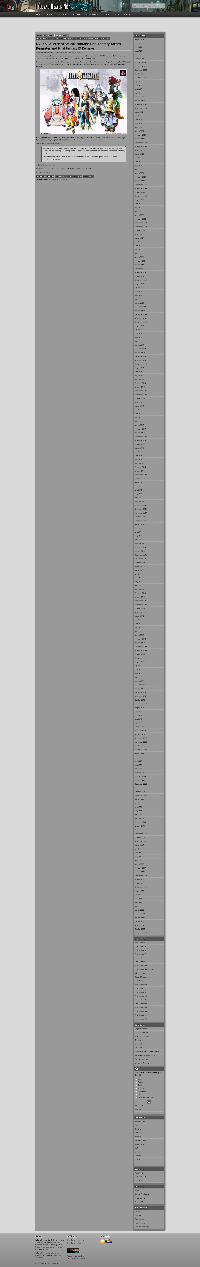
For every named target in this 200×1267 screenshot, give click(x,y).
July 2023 (138, 158)
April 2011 (138, 677)
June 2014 (138, 532)
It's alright (141, 1088)
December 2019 (141, 314)
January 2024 (140, 139)
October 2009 (140, 746)
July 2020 (138, 287)
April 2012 (138, 631)
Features (63, 14)
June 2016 (138, 455)
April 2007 (138, 860)
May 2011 (138, 673)
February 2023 (140, 177)
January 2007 (140, 872)
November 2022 (141, 188)
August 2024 (139, 112)
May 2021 (138, 249)
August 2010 (139, 707)
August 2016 (139, 448)
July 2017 (138, 410)
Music (137, 1190)
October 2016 (140, 444)
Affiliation (138, 1133)
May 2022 (138, 207)
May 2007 (138, 856)
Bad (139, 1094)
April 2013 (138, 585)
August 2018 (139, 368)
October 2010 (140, 700)
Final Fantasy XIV (141, 1015)
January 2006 (140, 917)
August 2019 (139, 326)
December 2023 (141, 142)
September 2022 (141, 196)
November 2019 (141, 318)
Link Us (137, 1159)
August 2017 (139, 406)
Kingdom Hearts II (141, 1032)
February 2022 (140, 219)
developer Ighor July (43, 58)
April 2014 (138, 539)
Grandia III (138, 1048)
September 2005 (141, 933)
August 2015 (139, 482)
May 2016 (138, 459)
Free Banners (140, 1223)
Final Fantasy (139, 942)
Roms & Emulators (142, 1194)
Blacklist (138, 1136)
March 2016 (139, 463)
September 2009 (141, 749)
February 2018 (140, 383)
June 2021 (138, 245)
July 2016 (138, 452)
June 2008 (138, 807)
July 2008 (138, 803)
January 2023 (140, 181)
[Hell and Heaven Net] (52, 6)
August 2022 (139, 200)
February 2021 (140, 261)
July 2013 (138, 574)
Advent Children (141, 973)
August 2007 (139, 845)
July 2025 (138, 81)
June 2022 (138, 203)
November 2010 (141, 696)
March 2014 (139, 543)
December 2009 (141, 738)
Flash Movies (139, 1173)
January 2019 (140, 352)
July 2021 (138, 242)
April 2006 (138, 906)
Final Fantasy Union (74, 1243)
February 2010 (140, 730)
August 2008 (139, 799)
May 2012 (138, 627)
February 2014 (140, 547)
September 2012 (141, 612)
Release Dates (92, 14)
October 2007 (140, 837)
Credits (137, 1152)
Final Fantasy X (140, 992)
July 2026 (138, 43)
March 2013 (139, 589)
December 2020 (141, 268)
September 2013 (141, 566)
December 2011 (141, 646)
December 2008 (141, 784)
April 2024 (138, 127)
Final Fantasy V (140, 958)
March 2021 (139, 257)
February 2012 (140, 639)
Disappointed (143, 1091)
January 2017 (140, 433)
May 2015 (138, 494)
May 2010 (138, 719)
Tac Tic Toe (139, 1180)
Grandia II (138, 1044)
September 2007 (141, 841)
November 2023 (141, 146)
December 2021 (141, 223)
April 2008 (138, 814)
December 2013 (141, 555)
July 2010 (138, 711)
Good (140, 1085)
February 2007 (140, 868)
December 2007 (141, 830)
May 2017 (138, 417)
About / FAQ (139, 1144)
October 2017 (140, 398)
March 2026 (139, 58)
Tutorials (138, 1211)
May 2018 (138, 375)
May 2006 (138, 902)
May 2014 (138, 536)
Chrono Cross (88, 176)
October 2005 (140, 929)
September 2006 (141, 887)
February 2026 (140, 62)
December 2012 (141, 601)
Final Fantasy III (140, 950)
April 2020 (138, 299)
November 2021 (141, 226)
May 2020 (138, 295)
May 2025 (138, 89)
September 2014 (141, 520)
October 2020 (140, 276)
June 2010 (138, 715)
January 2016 (140, 471)
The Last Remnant (141, 1059)
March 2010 (139, 727)
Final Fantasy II (140, 946)
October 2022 (140, 192)
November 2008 (141, 788)
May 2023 (138, 165)
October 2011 (140, 654)
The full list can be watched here (48, 169)
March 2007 (139, 864)
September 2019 (141, 322)
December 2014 (141, 509)
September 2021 (61, 35)
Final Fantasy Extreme (75, 1240)
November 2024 (141, 104)
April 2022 (138, 211)
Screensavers (140, 1198)
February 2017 (140, 429)
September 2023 (141, 150)
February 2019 (140, 349)
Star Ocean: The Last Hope (145, 1055)
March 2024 (139, 131)
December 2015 (141, 475)
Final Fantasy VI (140, 961)
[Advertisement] (100, 24)
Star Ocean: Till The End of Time (147, 1051)
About (106, 14)
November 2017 (141, 394)
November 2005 (141, 925)
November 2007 (141, 833)
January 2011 (140, 688)
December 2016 (141, 436)
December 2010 (141, 692)
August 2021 (139, 238)
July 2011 (138, 665)
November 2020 (141, 272)
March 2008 (139, 818)
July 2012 (138, 620)
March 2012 (139, 635)
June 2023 (138, 161)
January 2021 (140, 265)
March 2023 (139, 173)
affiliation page (79, 1258)
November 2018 (141, 360)
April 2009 (138, 769)
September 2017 (141, 402)
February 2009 (140, 776)
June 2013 (138, 578)
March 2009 (139, 772)
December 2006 (141, 875)
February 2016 (140, 467)
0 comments (78, 52)
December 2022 (141, 184)
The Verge (46, 172)
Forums (50, 14)
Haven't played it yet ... (146, 1097)
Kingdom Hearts (141, 1028)
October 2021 (140, 230)
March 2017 (139, 425)
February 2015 (140, 505)
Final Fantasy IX (60, 176)
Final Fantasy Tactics (75, 176)
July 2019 (138, 329)
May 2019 (138, 337)
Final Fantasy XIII (141, 1007)
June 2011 (138, 669)
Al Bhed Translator (142, 1177)
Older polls (139, 1106)
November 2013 (141, 559)
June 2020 (138, 291)
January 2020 (140, 310)
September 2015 (141, 478)
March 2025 (139, 97)
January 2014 (140, 551)
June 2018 (138, 371)
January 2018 (140, 387)
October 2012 (140, 608)
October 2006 (140, 883)
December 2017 (141, 391)
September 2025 (141, 77)
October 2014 (140, 517)
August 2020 (139, 284)
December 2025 (141, 70)
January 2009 (140, 780)
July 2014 (138, 528)
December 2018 (141, 356)
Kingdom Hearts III (142, 1036)
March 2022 (139, 215)
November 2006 (141, 879)
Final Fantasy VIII (141, 984)
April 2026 (138, 55)
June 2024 (138, 119)
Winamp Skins (140, 1202)
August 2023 (139, 154)
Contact (127, 14)
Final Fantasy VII (141, 965)
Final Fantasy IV (140, 954)
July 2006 (138, 895)
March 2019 (139, 345)
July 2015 (138, 486)
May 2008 (138, 811)
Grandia (138, 1040)
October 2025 (140, 74)
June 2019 (138, 333)
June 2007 (138, 853)
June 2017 (138, 413)
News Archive (48, 35)
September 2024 (141, 108)
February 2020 (140, 307)
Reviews (76, 14)
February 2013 (140, 593)
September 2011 (141, 658)
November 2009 (141, 742)
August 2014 (139, 524)
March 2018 (139, 379)
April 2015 (138, 497)
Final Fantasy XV (141, 1019)
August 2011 (139, 662)
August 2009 (139, 753)
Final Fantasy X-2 (141, 996)
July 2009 (138, 757)
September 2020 (141, 280)
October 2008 (140, 791)
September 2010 (141, 704)
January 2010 (140, 734)
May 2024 (138, 123)
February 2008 (140, 822)
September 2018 (141, 364)
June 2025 (138, 85)
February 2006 (140, 914)
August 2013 (139, 570)
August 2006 (139, 891)
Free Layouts (139, 1215)
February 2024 (140, 135)
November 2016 (141, 440)
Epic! (139, 1079)
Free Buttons (139, 1219)
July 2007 (138, 849)
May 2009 (138, 765)
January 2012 (140, 643)
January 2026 (140, 66)
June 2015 (138, 490)
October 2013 (140, 562)
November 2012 (141, 604)
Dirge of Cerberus (141, 977)
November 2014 (141, 513)
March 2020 (139, 303)
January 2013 (140, 597)
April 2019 (138, 341)
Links (137, 1163)
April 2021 (138, 253)
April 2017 (138, 421)
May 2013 (138, 581)
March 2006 (139, 910)
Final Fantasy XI (140, 1000)
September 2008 (141, 795)
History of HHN (140, 1140)
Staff (117, 14)
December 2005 (141, 921)
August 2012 (139, 616)
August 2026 (139, 39)
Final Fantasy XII (141, 1003)
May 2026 (138, 51)
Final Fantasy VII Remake (45, 176)
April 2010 (138, 723)
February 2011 (140, 685)
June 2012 (138, 623)
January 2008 (140, 826)
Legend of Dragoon (142, 1063)
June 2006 (138, 898)
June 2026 (138, 47)
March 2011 (139, 681)
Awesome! (142, 1082)
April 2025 (138, 93)
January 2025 (140, 100)
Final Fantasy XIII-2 (142, 1011)
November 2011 (141, 650)
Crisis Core (139, 981)
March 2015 (139, 501)
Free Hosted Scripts (142, 1227)
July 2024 (138, 116)
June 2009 (138, 761)
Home (38, 14)
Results (138, 1109)
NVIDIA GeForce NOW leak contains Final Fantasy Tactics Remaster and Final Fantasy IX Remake (73, 38)
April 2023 (138, 169)
